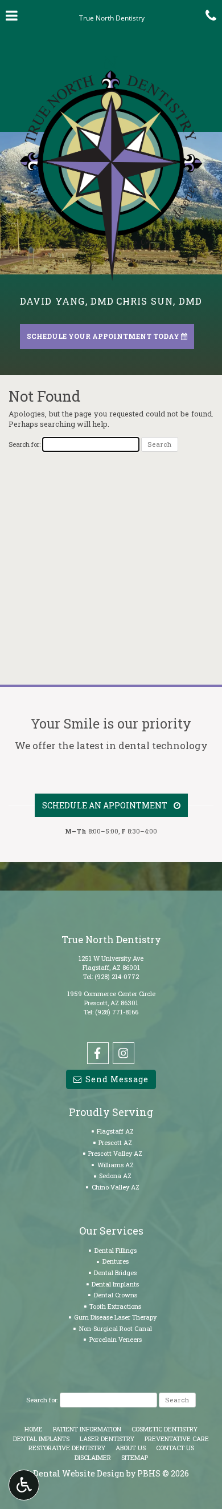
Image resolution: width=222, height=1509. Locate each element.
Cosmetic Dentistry (164, 1429)
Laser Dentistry (107, 1438)
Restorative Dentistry (66, 1447)
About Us (131, 1447)
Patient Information (87, 1429)
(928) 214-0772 (116, 976)
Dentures (115, 1261)
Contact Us (175, 1447)
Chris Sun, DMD (159, 301)
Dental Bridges (115, 1272)
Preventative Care (177, 1438)
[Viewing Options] (24, 1485)
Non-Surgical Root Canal (115, 1328)
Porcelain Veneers (115, 1339)
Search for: (24, 444)
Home (33, 1429)
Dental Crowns (115, 1294)
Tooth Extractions (115, 1306)
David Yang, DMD (67, 301)
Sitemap (134, 1457)
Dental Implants (115, 1284)
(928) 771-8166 (116, 1012)
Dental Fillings (115, 1250)
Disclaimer (93, 1457)
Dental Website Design (79, 1473)
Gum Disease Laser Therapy (115, 1317)
